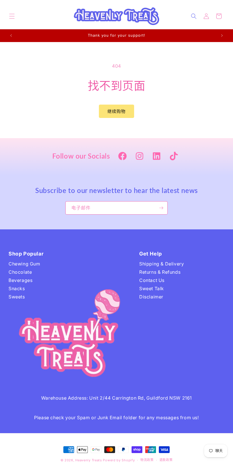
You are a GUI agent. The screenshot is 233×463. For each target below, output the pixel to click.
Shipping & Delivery (161, 264)
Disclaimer (151, 297)
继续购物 (116, 111)
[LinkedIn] (156, 156)
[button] (12, 16)
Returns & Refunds (159, 272)
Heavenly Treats (88, 460)
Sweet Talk (151, 288)
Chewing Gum (24, 264)
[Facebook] (122, 156)
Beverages (20, 280)
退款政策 (166, 460)
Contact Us (152, 280)
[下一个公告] (222, 35)
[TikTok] (174, 156)
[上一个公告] (11, 35)
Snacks (17, 288)
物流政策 (147, 460)
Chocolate (20, 272)
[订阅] (161, 208)
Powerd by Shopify (119, 460)
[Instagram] (139, 156)
